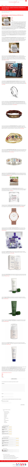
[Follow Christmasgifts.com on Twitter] (19, 464)
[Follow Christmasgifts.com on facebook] (17, 464)
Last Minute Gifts (6, 418)
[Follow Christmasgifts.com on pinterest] (21, 464)
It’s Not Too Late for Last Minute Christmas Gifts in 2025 (5, 451)
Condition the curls (6, 298)
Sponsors (5, 421)
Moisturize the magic (6, 321)
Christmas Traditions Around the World (10, 456)
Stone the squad (22, 128)
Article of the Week (5, 11)
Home (2, 5)
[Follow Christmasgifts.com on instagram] (23, 464)
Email (3, 396)
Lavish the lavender (4, 230)
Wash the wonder (9, 344)
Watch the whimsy (21, 206)
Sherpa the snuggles (9, 175)
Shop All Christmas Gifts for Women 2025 (6, 372)
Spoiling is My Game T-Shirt (5, 433)
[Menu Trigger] (26, 0)
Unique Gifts (5, 422)
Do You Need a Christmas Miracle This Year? (13, 457)
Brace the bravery (15, 104)
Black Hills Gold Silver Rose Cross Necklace (5, 427)
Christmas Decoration (6, 412)
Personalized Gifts (6, 420)
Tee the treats (11, 190)
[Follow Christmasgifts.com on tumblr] (25, 464)
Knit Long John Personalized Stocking (9, 455)
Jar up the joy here (17, 41)
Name (3, 393)
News (4, 419)
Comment (3, 383)
